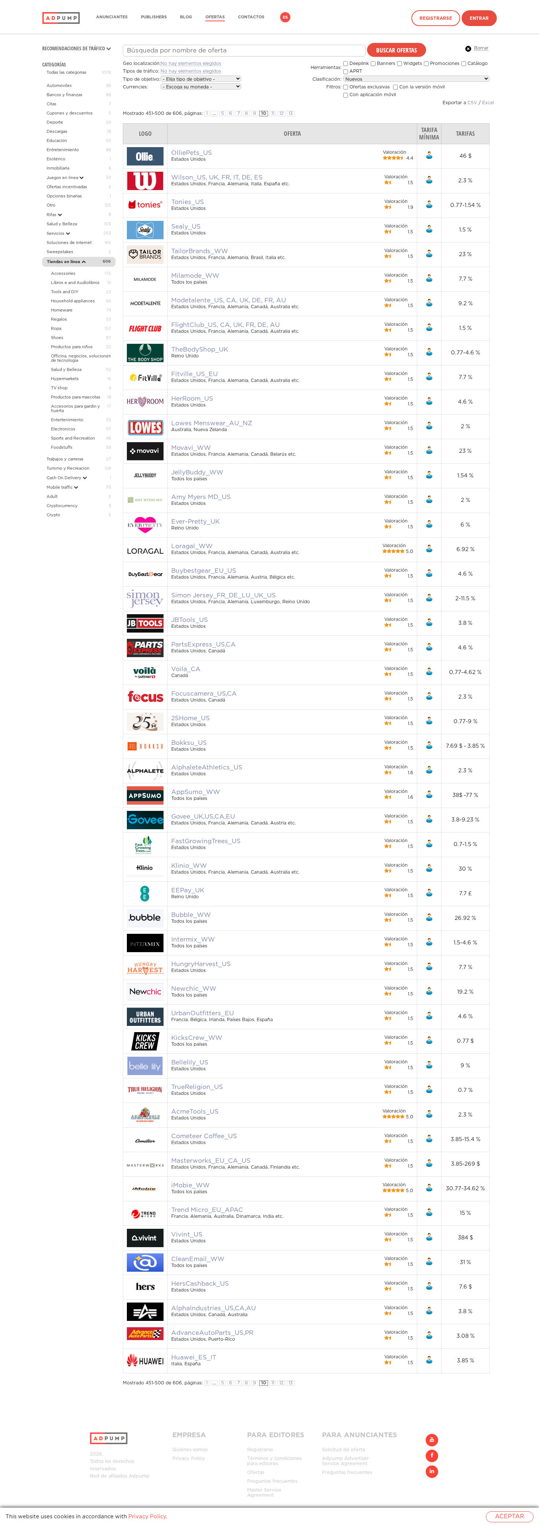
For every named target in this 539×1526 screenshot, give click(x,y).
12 (281, 114)
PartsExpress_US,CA (203, 645)
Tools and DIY (64, 292)
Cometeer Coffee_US (204, 1136)
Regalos (59, 319)
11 (272, 114)
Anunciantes (112, 17)
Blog (186, 17)
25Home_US (190, 718)
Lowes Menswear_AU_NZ (211, 423)
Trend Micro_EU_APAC (207, 1210)
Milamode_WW (195, 276)
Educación (57, 141)
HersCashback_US (200, 1284)
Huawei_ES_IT (193, 1358)
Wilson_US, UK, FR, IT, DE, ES (217, 178)
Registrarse (435, 19)
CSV (472, 103)
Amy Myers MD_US (201, 497)
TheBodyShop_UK (199, 350)
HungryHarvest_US (201, 964)
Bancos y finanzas (64, 95)
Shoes (57, 338)
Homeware (62, 310)
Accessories (63, 274)
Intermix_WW (193, 940)
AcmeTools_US (195, 1112)
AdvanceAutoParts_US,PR (212, 1333)
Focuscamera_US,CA (204, 694)
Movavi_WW (191, 448)
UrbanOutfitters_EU (202, 1013)
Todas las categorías (67, 72)
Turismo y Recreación (68, 468)
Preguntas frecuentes (272, 1481)
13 (291, 114)
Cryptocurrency (62, 506)
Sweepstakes (60, 252)
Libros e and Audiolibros (75, 283)
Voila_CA (186, 669)
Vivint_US (186, 1235)
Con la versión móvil (421, 87)
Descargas (57, 132)
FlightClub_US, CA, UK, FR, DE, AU (225, 325)
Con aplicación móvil (372, 95)
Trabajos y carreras (65, 459)
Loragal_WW (192, 546)
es (285, 17)
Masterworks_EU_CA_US (210, 1161)
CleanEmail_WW (197, 1259)
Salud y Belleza (62, 224)
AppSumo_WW (195, 792)
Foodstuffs (62, 447)
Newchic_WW (193, 989)
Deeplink (358, 64)
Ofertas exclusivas (369, 87)
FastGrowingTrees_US (206, 841)
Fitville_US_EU (194, 374)
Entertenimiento (67, 420)
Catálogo (477, 64)
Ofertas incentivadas (67, 187)
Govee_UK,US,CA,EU (203, 817)
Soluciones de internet (69, 243)
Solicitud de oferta (343, 1450)
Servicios (56, 234)
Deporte (55, 122)
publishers (154, 17)
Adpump (139, 1476)
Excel (488, 103)
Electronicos (63, 429)
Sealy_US (186, 227)
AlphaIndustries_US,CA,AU (213, 1308)
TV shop (59, 388)
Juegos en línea (63, 178)
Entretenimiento (63, 150)
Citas (51, 104)
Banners (385, 64)
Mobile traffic (60, 487)
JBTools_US (189, 620)
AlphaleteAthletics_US (206, 768)
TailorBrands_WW (199, 251)
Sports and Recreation (73, 438)
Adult (52, 497)
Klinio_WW (189, 866)
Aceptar (509, 1516)
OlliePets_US (191, 153)
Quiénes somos (190, 1450)
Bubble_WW (191, 915)
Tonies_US (187, 202)
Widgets (412, 64)
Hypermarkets (65, 379)
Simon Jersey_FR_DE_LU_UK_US (223, 595)
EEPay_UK (187, 890)
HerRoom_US (192, 399)
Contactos (251, 17)
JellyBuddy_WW (197, 473)
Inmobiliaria (58, 168)
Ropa (56, 329)
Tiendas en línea (64, 262)
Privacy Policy (188, 1459)
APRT (355, 71)
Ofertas (215, 17)
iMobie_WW (190, 1185)
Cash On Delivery (64, 478)
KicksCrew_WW (196, 1038)
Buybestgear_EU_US (203, 571)
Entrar (479, 19)
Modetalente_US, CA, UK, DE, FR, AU (228, 300)
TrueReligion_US (197, 1087)
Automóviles (59, 86)
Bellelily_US (189, 1063)
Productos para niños (72, 347)
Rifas (52, 215)
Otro (51, 205)
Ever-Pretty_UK (195, 522)
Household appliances (73, 301)
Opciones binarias (64, 196)
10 (263, 114)
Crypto (53, 515)
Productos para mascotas (75, 397)
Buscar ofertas (396, 49)
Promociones (444, 64)
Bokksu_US (189, 743)
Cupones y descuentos (70, 113)
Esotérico (56, 159)
